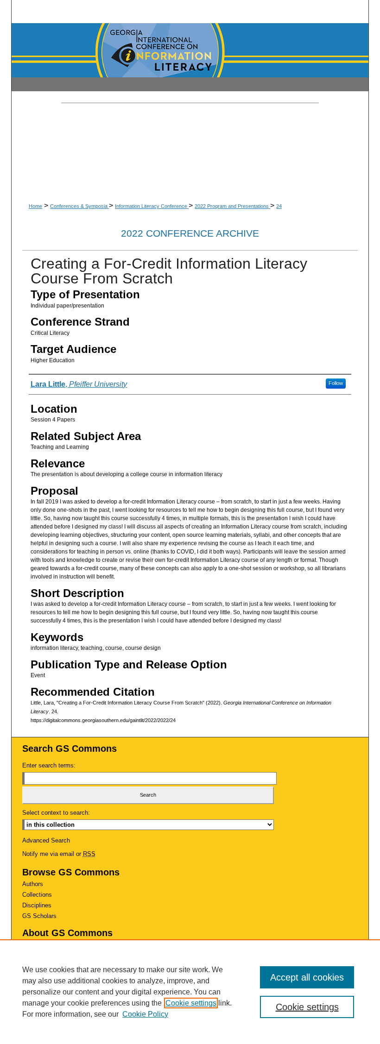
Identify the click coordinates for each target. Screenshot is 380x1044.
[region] (190, 991)
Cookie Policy (145, 1014)
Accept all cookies (307, 977)
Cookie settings (190, 1003)
